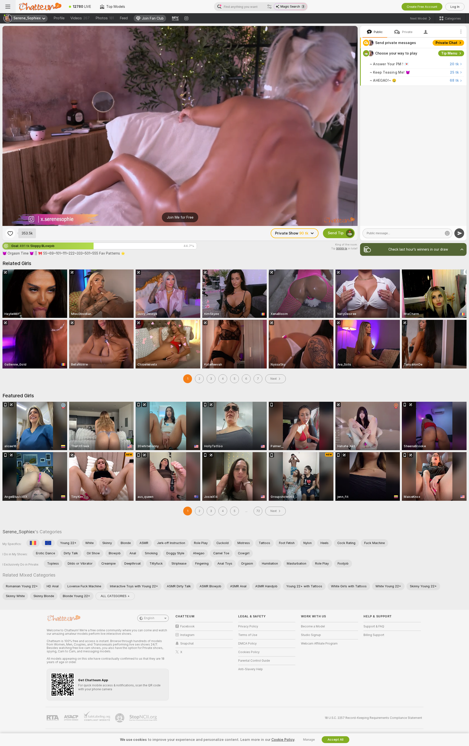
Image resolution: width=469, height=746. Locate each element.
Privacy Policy (248, 626)
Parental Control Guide (254, 660)
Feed (124, 18)
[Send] (459, 233)
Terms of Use (247, 635)
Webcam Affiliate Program (319, 643)
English (149, 618)
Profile (58, 18)
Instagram (187, 635)
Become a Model (313, 626)
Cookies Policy (249, 652)
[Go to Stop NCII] (143, 718)
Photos (105, 18)
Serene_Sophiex (18, 531)
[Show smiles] (447, 233)
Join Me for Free (180, 217)
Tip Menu (449, 53)
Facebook (187, 626)
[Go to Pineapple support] (120, 718)
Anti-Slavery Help (250, 669)
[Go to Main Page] (40, 6)
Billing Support (373, 635)
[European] (48, 543)
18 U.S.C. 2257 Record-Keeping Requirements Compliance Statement (373, 718)
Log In (454, 7)
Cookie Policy (282, 740)
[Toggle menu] (8, 6)
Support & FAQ (373, 626)
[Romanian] (33, 543)
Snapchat (187, 643)
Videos (80, 18)
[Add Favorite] (10, 233)
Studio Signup (311, 635)
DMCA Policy (247, 643)
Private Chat (446, 43)
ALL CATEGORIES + (115, 596)
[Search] (269, 6)
